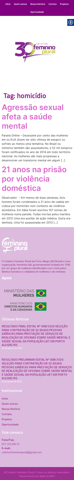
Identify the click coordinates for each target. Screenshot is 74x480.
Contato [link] (53, 4)
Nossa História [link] (37, 4)
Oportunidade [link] (37, 12)
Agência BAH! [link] (47, 476)
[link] (37, 53)
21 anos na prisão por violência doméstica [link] (34, 179)
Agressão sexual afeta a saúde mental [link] (33, 116)
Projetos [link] (64, 4)
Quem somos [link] (20, 4)
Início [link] (8, 4)
